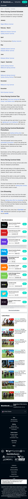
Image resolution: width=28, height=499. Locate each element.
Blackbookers (14, 419)
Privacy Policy (14, 471)
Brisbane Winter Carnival (7, 50)
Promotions (14, 429)
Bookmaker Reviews (14, 427)
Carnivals (4, 5)
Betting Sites (14, 426)
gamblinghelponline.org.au (7, 482)
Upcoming (14, 440)
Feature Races (14, 432)
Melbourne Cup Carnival (7, 84)
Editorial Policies (14, 467)
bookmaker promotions (7, 142)
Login (14, 478)
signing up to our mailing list (10, 122)
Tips (14, 417)
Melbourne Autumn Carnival (8, 31)
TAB (2, 211)
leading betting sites (15, 133)
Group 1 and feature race (7, 101)
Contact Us (14, 465)
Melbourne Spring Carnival (8, 67)
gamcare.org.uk (10, 494)
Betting (14, 424)
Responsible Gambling (14, 476)
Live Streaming (14, 421)
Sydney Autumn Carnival (7, 33)
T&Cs (17, 228)
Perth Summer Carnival (7, 92)
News (14, 445)
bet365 (6, 213)
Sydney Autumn (16, 41)
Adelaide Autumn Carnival (8, 48)
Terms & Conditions (14, 469)
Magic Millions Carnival (7, 24)
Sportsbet (21, 209)
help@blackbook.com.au (19, 407)
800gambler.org (19, 494)
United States (7, 411)
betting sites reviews (21, 185)
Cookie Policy (14, 474)
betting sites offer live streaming (14, 200)
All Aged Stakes (14, 434)
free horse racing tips (13, 99)
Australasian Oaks (14, 437)
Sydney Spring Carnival (7, 65)
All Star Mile (14, 436)
